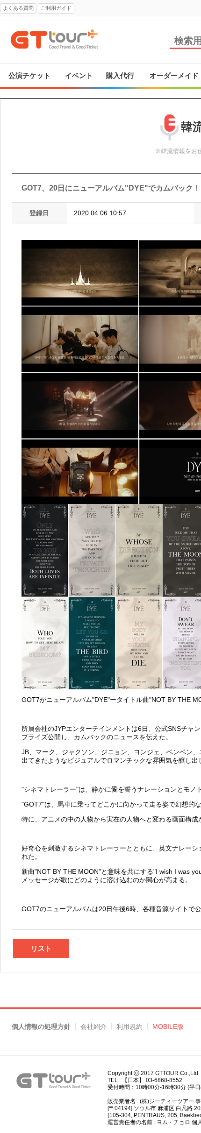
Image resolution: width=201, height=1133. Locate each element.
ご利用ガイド (56, 8)
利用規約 (129, 1026)
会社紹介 (93, 1026)
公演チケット (29, 75)
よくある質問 (18, 8)
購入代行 (120, 75)
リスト (41, 948)
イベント (79, 75)
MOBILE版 (168, 1026)
